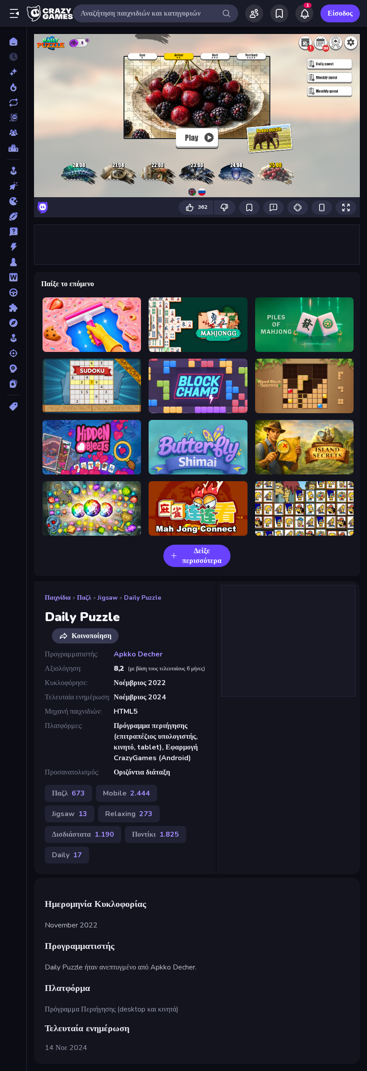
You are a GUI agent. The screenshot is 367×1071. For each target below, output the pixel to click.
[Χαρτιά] (13, 383)
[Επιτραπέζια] (13, 262)
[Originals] (13, 117)
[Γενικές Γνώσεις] (13, 231)
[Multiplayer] (13, 132)
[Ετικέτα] (13, 406)
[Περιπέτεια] (13, 322)
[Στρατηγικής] (13, 368)
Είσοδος (340, 13)
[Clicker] (13, 186)
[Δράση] (13, 246)
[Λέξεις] (13, 277)
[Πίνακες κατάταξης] (13, 148)
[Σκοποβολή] (13, 353)
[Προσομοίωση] (13, 338)
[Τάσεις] (13, 87)
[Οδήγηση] (13, 292)
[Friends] (254, 13)
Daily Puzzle (142, 597)
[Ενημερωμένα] (13, 102)
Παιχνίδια (58, 597)
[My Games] (279, 13)
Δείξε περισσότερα (202, 556)
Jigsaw (108, 597)
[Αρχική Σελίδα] (13, 41)
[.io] (13, 201)
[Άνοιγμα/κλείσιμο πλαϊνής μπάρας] (14, 13)
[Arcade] (13, 170)
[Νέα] (13, 72)
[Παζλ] (13, 307)
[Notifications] (304, 13)
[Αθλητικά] (13, 216)
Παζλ (84, 597)
